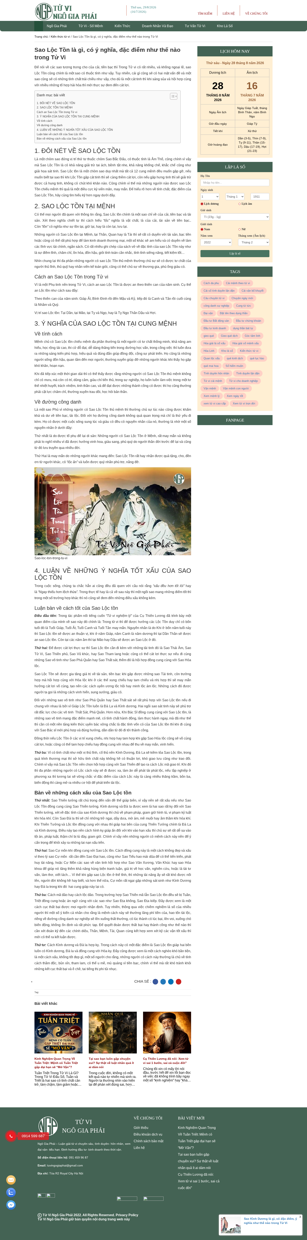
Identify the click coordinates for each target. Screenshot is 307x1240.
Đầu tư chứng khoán (248, 320)
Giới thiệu (141, 1127)
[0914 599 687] (11, 1136)
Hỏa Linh (209, 350)
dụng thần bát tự (243, 328)
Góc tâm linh (252, 335)
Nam (207, 229)
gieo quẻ (209, 335)
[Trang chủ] (38, 26)
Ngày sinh (206, 190)
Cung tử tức (243, 305)
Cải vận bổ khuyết (253, 290)
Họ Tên (205, 176)
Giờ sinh (205, 210)
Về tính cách (44, 120)
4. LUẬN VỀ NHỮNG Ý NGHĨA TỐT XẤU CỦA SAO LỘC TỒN (75, 129)
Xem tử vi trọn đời (244, 403)
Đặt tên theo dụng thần (233, 313)
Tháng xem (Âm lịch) (251, 235)
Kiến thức (123, 26)
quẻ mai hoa (211, 365)
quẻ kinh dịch (235, 358)
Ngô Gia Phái (57, 26)
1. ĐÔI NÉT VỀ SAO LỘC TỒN (56, 103)
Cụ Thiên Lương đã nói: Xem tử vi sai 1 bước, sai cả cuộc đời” (198, 1181)
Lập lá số (235, 253)
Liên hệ (139, 1148)
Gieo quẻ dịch (229, 335)
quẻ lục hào (257, 358)
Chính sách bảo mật (148, 1141)
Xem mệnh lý (212, 396)
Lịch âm (247, 203)
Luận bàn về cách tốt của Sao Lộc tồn (60, 134)
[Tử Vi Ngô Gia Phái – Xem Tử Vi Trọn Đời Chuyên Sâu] (50, 1126)
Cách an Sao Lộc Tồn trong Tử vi (57, 112)
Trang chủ (41, 36)
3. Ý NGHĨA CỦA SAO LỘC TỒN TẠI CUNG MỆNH (68, 116)
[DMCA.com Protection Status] (128, 1204)
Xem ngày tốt (235, 396)
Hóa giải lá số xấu (214, 343)
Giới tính (206, 224)
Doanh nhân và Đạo (158, 26)
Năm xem (206, 235)
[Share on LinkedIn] (171, 981)
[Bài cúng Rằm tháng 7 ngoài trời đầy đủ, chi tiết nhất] (58, 1035)
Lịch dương (211, 203)
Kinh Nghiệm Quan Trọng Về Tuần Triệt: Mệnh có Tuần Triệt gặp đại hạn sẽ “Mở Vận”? (56, 1063)
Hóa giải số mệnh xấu (245, 343)
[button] (171, 97)
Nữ (243, 229)
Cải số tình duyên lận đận (219, 290)
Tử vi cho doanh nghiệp (243, 380)
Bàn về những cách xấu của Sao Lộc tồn (61, 138)
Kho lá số (225, 26)
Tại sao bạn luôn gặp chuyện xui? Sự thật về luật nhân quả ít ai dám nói (111, 1063)
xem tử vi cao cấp (215, 403)
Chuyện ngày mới (242, 298)
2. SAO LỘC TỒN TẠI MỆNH (54, 107)
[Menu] (123, 10)
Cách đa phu (211, 283)
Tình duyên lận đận (247, 373)
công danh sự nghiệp (216, 305)
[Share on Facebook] (155, 981)
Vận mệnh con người (236, 388)
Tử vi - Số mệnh (91, 26)
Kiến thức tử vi (60, 36)
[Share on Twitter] (163, 981)
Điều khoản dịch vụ (148, 1134)
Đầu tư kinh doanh (215, 328)
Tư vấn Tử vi (195, 26)
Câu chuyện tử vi (214, 298)
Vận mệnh (210, 388)
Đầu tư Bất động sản (216, 320)
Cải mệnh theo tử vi (238, 283)
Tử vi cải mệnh (213, 380)
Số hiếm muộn (234, 365)
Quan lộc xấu (212, 358)
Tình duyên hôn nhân (216, 373)
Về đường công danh (49, 125)
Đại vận (208, 313)
